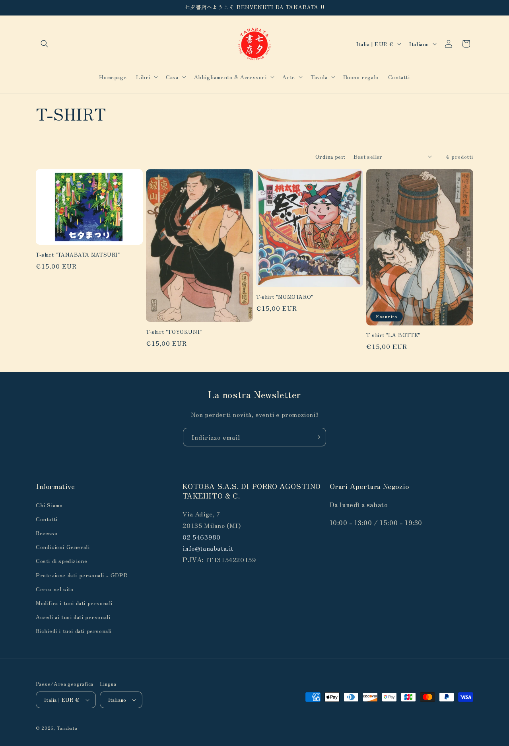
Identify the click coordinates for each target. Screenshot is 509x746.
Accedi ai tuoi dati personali (73, 617)
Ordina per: (330, 156)
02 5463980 (202, 536)
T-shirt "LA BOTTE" (393, 335)
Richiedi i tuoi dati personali (74, 631)
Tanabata (67, 728)
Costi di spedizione (61, 561)
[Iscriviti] (317, 437)
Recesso (46, 533)
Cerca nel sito (54, 589)
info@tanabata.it (208, 548)
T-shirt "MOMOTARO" (284, 297)
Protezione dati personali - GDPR (81, 575)
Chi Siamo (49, 505)
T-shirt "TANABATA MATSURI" (78, 254)
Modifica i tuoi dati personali (74, 603)
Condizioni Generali (62, 547)
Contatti (47, 519)
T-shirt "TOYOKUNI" (174, 332)
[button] (44, 44)
